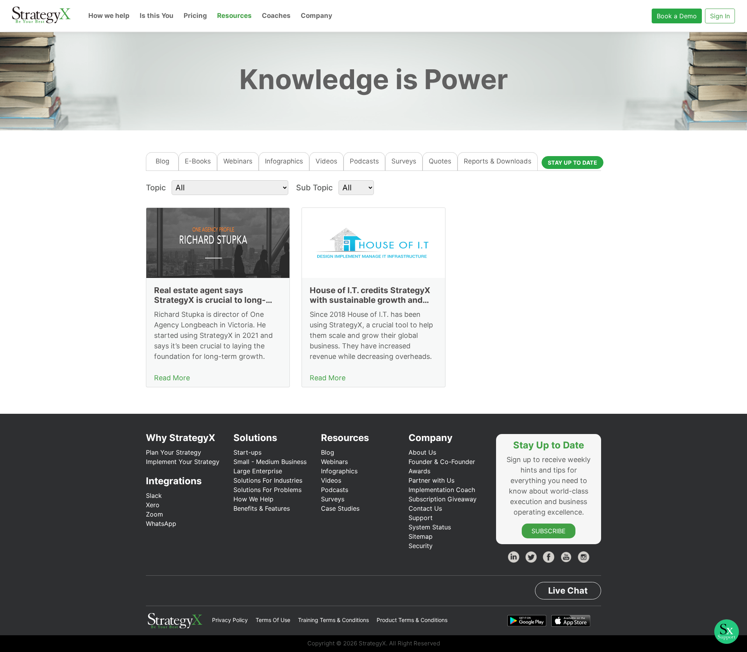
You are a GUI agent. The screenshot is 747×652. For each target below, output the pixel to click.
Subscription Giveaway (443, 499)
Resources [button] (234, 15)
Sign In (720, 16)
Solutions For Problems (267, 490)
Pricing (195, 15)
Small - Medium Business (270, 462)
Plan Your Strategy (173, 452)
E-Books (198, 161)
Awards (419, 471)
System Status (430, 527)
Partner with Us (431, 480)
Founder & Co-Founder (442, 462)
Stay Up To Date (573, 162)
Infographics (284, 161)
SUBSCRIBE (548, 531)
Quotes (440, 161)
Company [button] (316, 15)
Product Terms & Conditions (412, 620)
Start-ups (247, 452)
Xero (153, 505)
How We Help (253, 499)
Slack (154, 495)
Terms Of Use (273, 620)
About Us (422, 452)
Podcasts (364, 161)
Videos (326, 161)
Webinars (238, 161)
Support (421, 518)
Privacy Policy (230, 620)
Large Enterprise (257, 471)
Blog (162, 161)
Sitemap (421, 536)
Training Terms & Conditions (333, 620)
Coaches (276, 15)
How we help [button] (109, 15)
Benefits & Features (261, 508)
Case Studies (340, 508)
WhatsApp (161, 523)
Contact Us (425, 508)
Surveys (403, 161)
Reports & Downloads (497, 161)
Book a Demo (677, 16)
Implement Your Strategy (182, 462)
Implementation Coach (442, 490)
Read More (172, 378)
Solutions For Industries (267, 480)
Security (421, 546)
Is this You (157, 15)
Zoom (154, 514)
